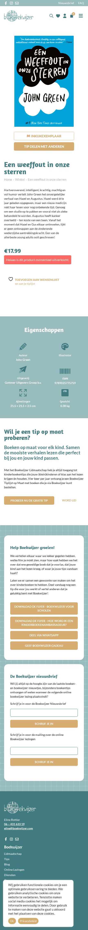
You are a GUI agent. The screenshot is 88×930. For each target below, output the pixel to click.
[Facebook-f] (6, 3)
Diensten (10, 875)
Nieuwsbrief (66, 3)
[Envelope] (17, 3)
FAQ (81, 3)
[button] (81, 15)
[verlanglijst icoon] (58, 16)
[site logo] (19, 15)
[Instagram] (11, 3)
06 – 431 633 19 (14, 824)
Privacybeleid (28, 921)
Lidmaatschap (13, 853)
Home (8, 179)
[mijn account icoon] (65, 16)
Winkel (20, 179)
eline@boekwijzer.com (18, 828)
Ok (12, 921)
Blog (7, 864)
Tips (6, 859)
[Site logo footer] (20, 807)
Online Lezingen (14, 869)
